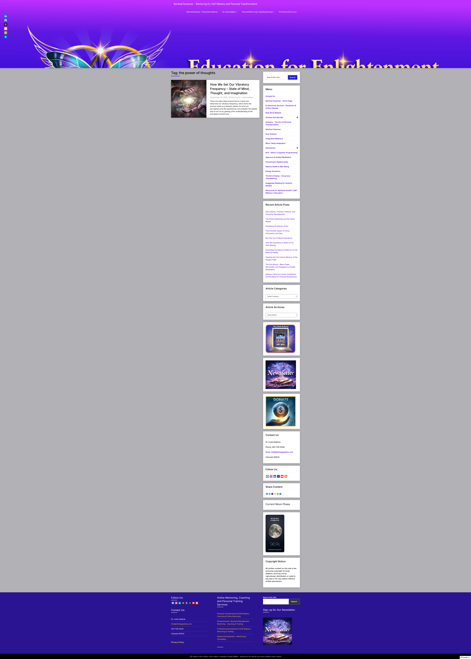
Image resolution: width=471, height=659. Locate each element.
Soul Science (271, 134)
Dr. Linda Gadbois (229, 12)
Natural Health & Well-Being (277, 166)
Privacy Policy (177, 642)
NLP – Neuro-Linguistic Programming (281, 153)
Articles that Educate (274, 117)
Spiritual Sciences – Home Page (279, 101)
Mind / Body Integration (276, 143)
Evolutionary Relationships (277, 162)
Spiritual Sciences (273, 129)
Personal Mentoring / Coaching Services (257, 12)
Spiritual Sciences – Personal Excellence (201, 12)
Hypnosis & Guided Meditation (278, 157)
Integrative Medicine (274, 139)
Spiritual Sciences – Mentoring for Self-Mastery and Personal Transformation (215, 3)
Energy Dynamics (273, 171)
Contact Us (270, 96)
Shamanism (270, 148)
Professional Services (287, 12)
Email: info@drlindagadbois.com (279, 452)
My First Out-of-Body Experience (279, 238)
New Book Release (273, 113)
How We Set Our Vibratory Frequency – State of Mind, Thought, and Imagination (230, 89)
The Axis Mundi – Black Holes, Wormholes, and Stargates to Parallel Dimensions (280, 267)
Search (294, 601)
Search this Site (269, 597)
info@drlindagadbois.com (181, 624)
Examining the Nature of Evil (277, 226)
